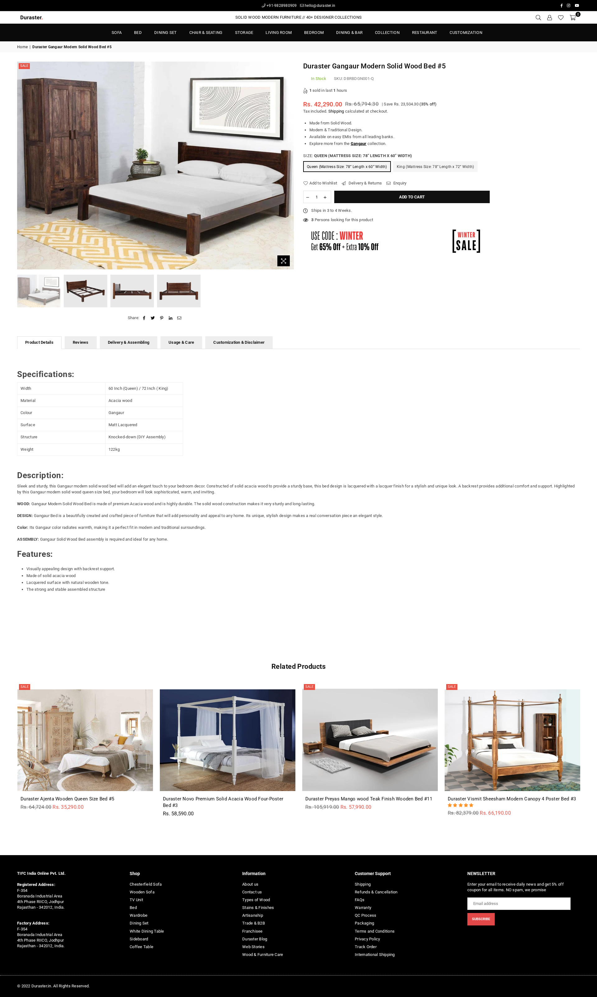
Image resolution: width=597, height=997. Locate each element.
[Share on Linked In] (170, 318)
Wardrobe (138, 915)
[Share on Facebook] (144, 318)
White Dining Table (147, 931)
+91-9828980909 (281, 5)
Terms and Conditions (375, 931)
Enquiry (399, 183)
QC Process (366, 915)
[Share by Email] (179, 318)
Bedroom (314, 32)
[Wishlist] (561, 17)
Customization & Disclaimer (239, 342)
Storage (244, 32)
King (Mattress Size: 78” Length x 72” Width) (435, 167)
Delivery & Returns (364, 183)
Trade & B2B (253, 923)
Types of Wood (256, 899)
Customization (466, 32)
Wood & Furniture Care (262, 954)
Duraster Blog (254, 939)
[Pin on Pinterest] (162, 318)
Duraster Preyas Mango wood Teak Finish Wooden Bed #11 (368, 799)
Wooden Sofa (142, 892)
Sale (24, 66)
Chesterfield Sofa (146, 884)
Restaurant (424, 32)
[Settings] (549, 17)
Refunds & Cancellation (376, 892)
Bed (133, 907)
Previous (22, 165)
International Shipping (375, 954)
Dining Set (165, 32)
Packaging (364, 923)
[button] (461, 805)
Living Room (279, 32)
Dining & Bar (349, 32)
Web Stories (253, 946)
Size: (357, 155)
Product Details (39, 342)
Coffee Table (141, 946)
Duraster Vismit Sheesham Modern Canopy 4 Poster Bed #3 (512, 799)
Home (22, 47)
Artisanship (252, 915)
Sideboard (139, 939)
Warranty (363, 907)
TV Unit (136, 899)
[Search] (538, 17)
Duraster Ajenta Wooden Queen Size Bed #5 (67, 799)
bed (138, 32)
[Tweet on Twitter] (153, 318)
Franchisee (252, 931)
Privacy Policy (367, 939)
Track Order (366, 946)
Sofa (117, 32)
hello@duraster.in (320, 5)
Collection (387, 32)
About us (250, 884)
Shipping (336, 111)
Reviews (81, 342)
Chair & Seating (206, 32)
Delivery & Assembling (128, 342)
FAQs (359, 899)
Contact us (252, 892)
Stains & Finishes (258, 907)
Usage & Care (181, 342)
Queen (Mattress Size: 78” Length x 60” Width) (347, 167)
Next (288, 165)
